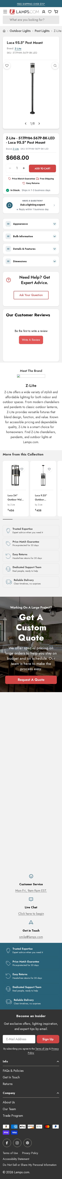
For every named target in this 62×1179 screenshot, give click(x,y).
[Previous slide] (25, 123)
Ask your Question (31, 295)
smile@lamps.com (31, 937)
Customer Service (31, 884)
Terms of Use (41, 1048)
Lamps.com (21, 1172)
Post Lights (42, 31)
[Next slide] (39, 123)
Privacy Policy (30, 1153)
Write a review (31, 340)
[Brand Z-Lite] (31, 378)
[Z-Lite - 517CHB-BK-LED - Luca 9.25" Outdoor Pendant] (43, 475)
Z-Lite (18, 48)
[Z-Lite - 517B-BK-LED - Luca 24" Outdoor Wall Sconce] (16, 475)
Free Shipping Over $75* (31, 4)
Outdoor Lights (20, 31)
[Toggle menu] (5, 11)
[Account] (43, 12)
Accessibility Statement (16, 1159)
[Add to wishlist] (6, 65)
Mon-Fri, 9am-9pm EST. (31, 890)
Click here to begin (31, 913)
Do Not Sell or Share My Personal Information (29, 1165)
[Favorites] (50, 12)
